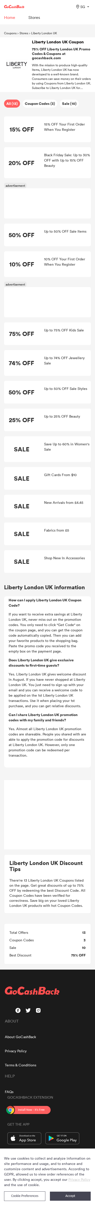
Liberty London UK (44, 33)
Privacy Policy (16, 1050)
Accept (70, 1196)
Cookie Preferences (24, 1196)
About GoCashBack (20, 1036)
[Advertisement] (47, 814)
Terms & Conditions (20, 1065)
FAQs (9, 1091)
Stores (24, 33)
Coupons (10, 33)
